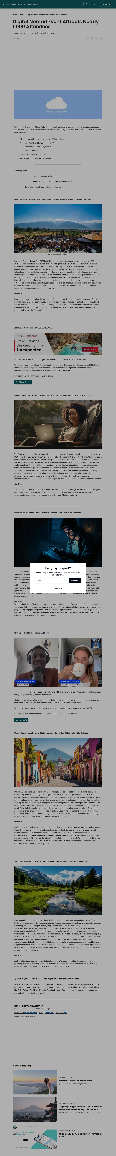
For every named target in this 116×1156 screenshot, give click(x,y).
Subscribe (75, 580)
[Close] (83, 566)
